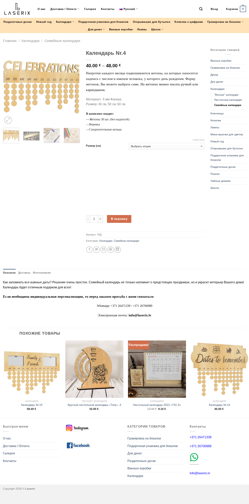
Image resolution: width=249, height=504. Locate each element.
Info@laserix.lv (200, 473)
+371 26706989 (200, 446)
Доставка (24, 272)
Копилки (215, 120)
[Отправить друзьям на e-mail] (103, 249)
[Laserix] (17, 9)
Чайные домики (220, 180)
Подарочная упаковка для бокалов (103, 21)
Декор (214, 74)
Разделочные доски (18, 21)
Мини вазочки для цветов (226, 134)
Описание (9, 272)
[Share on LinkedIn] (117, 249)
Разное (215, 173)
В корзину (119, 218)
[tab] (9, 273)
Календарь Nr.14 (219, 404)
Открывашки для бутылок (151, 21)
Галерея (90, 8)
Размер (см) (93, 145)
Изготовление (42, 272)
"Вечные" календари (226, 94)
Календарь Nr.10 (31, 404)
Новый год (44, 21)
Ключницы (217, 113)
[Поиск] (201, 9)
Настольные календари (228, 99)
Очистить (199, 140)
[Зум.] (8, 120)
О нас (41, 8)
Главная (10, 41)
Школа (155, 29)
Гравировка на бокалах (224, 21)
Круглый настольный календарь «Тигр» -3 (94, 404)
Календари (64, 21)
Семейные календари (62, 41)
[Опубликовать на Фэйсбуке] (89, 249)
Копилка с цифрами (188, 21)
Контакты (107, 8)
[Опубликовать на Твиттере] (96, 249)
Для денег (95, 29)
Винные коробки (121, 29)
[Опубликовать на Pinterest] (110, 249)
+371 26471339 (200, 437)
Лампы (142, 29)
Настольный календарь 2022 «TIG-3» (157, 404)
